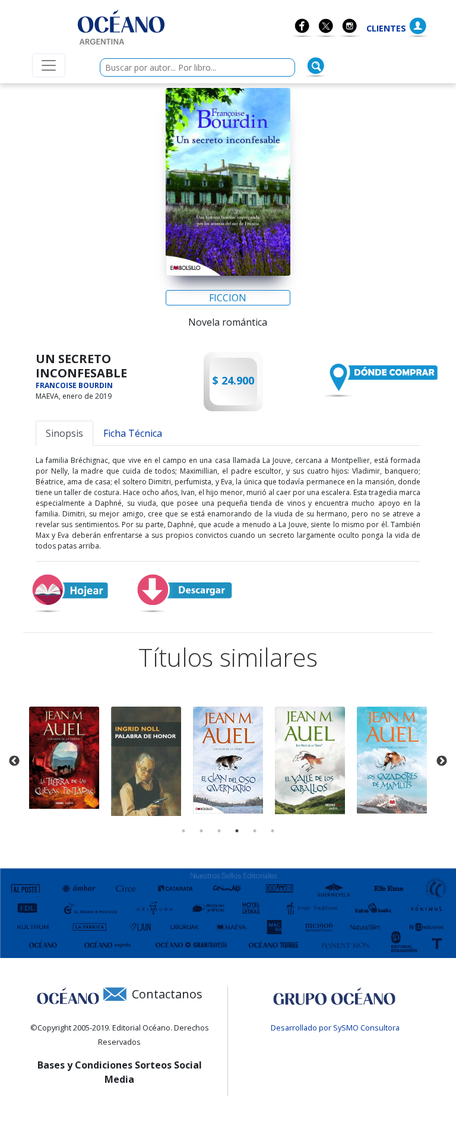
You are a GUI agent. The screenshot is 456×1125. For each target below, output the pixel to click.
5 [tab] (255, 831)
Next (442, 761)
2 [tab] (201, 831)
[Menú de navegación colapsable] (48, 65)
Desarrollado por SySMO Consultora (335, 1027)
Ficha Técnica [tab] (132, 433)
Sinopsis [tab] (64, 433)
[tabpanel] (64, 757)
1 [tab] (183, 831)
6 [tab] (272, 831)
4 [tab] (237, 831)
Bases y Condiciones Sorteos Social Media (119, 1072)
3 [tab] (219, 831)
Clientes (386, 28)
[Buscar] (315, 65)
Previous (14, 761)
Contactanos (167, 994)
